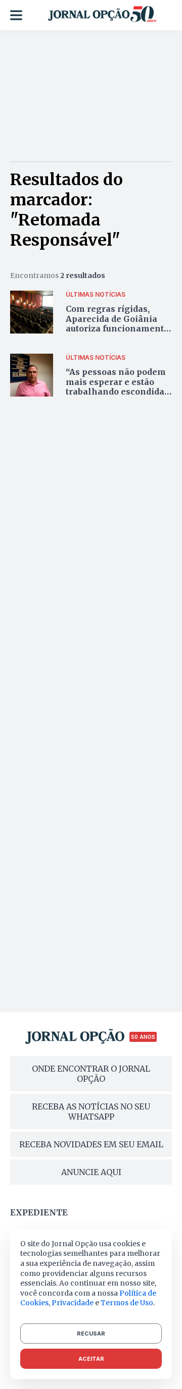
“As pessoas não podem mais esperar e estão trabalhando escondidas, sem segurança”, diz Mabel (118, 391)
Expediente (39, 1212)
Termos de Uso (127, 1302)
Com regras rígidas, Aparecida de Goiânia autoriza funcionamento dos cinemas (117, 323)
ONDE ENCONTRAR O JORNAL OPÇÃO (91, 1074)
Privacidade (73, 1302)
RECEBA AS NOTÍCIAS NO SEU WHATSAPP (91, 1111)
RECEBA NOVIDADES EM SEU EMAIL (91, 1144)
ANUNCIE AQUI (91, 1172)
